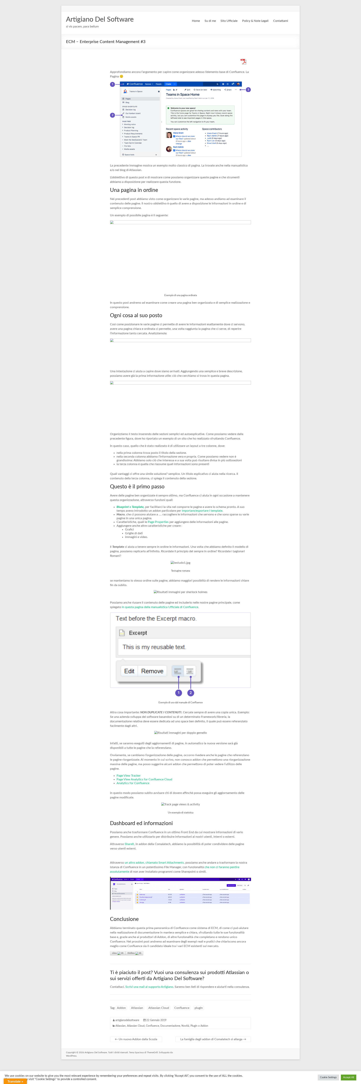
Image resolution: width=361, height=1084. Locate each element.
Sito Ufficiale (229, 20)
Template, (138, 506)
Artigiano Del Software (100, 19)
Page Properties (158, 521)
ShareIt (129, 844)
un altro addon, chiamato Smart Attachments (154, 862)
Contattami (280, 20)
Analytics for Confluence (133, 783)
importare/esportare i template (202, 510)
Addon (121, 1007)
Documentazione (170, 1026)
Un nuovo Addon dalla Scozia (136, 1039)
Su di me (210, 20)
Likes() (117, 953)
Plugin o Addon (199, 1026)
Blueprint (123, 506)
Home (196, 20)
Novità (185, 1026)
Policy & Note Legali (255, 20)
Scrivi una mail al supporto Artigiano (149, 986)
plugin (199, 1007)
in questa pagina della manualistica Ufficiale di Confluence (160, 607)
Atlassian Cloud (158, 1007)
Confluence (181, 1007)
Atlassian (137, 1007)
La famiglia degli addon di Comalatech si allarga (213, 1039)
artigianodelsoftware (127, 1020)
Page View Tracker (129, 775)
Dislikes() (134, 953)
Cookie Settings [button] (328, 1077)
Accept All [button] (348, 1077)
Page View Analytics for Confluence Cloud (144, 779)
